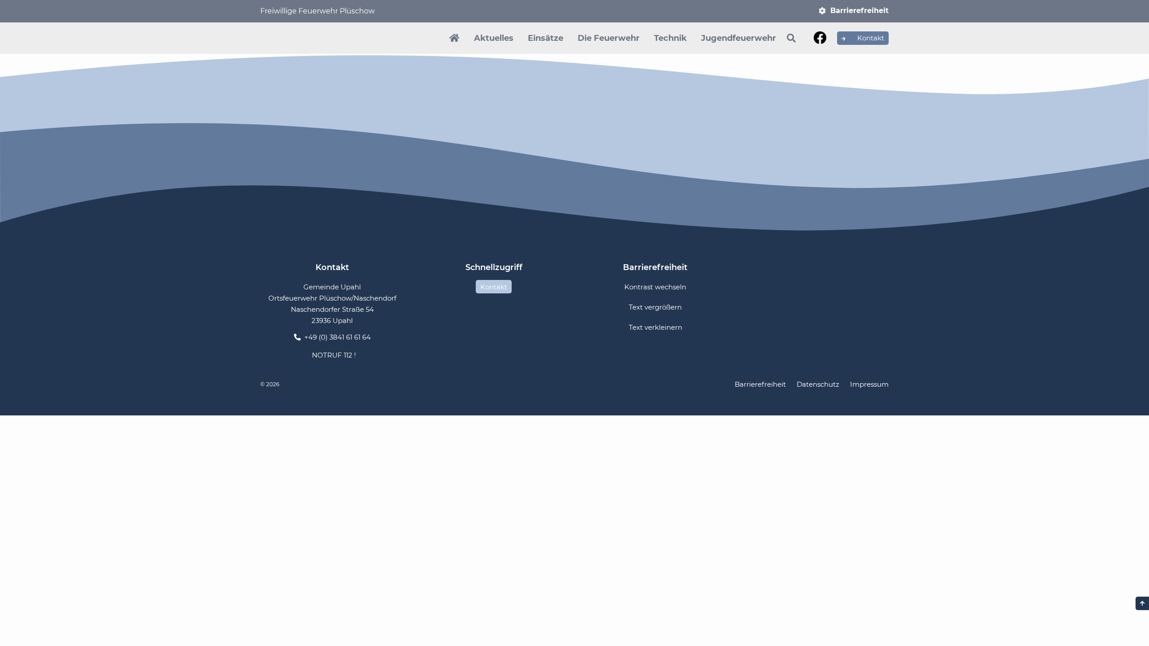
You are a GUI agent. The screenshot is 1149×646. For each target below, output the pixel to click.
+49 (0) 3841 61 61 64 (337, 337)
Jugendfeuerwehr (738, 38)
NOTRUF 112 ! (334, 355)
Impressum (869, 384)
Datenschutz (818, 384)
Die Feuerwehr (609, 38)
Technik (670, 38)
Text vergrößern (655, 307)
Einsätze (545, 38)
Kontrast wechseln (655, 287)
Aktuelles (493, 38)
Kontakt (869, 38)
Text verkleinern (655, 327)
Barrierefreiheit (859, 10)
